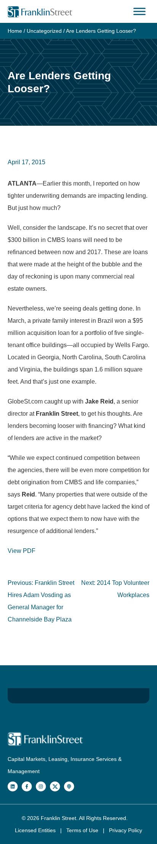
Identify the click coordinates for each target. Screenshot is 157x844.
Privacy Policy (125, 830)
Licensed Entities (36, 830)
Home (15, 31)
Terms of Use (83, 830)
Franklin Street (58, 818)
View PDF (21, 551)
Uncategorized (44, 31)
